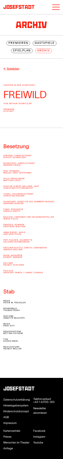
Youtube (38, 442)
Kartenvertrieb (11, 430)
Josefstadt (19, 389)
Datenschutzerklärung (16, 399)
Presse (7, 436)
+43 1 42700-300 (44, 401)
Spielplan (22, 50)
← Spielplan (11, 68)
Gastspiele (45, 43)
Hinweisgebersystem (15, 405)
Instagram (39, 436)
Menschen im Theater (16, 442)
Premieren (18, 43)
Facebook (39, 430)
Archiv (43, 50)
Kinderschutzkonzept (16, 411)
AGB (6, 417)
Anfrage (8, 448)
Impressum (10, 422)
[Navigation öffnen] (56, 7)
